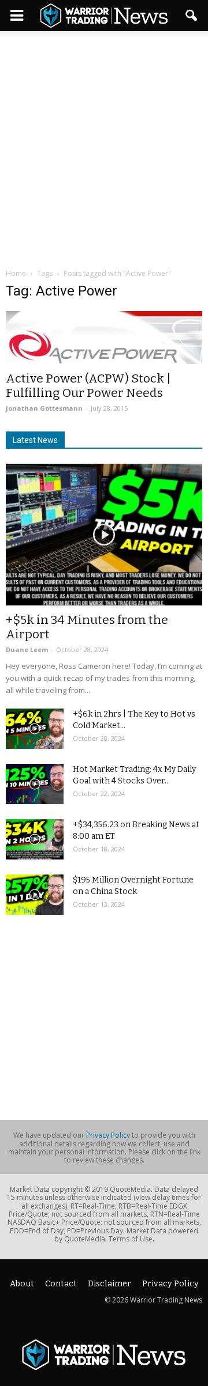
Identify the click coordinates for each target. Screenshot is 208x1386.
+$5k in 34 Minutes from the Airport (87, 627)
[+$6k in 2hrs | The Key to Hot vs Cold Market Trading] (35, 729)
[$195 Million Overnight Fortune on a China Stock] (35, 894)
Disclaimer (109, 1284)
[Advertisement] (104, 140)
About (22, 1284)
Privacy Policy (108, 1135)
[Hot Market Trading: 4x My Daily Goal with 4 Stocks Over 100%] (35, 784)
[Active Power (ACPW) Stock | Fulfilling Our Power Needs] (104, 337)
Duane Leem (27, 649)
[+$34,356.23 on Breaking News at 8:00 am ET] (35, 839)
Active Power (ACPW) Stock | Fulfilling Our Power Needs (88, 385)
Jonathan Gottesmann (44, 408)
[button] (192, 15)
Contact (61, 1284)
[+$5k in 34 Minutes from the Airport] (104, 535)
